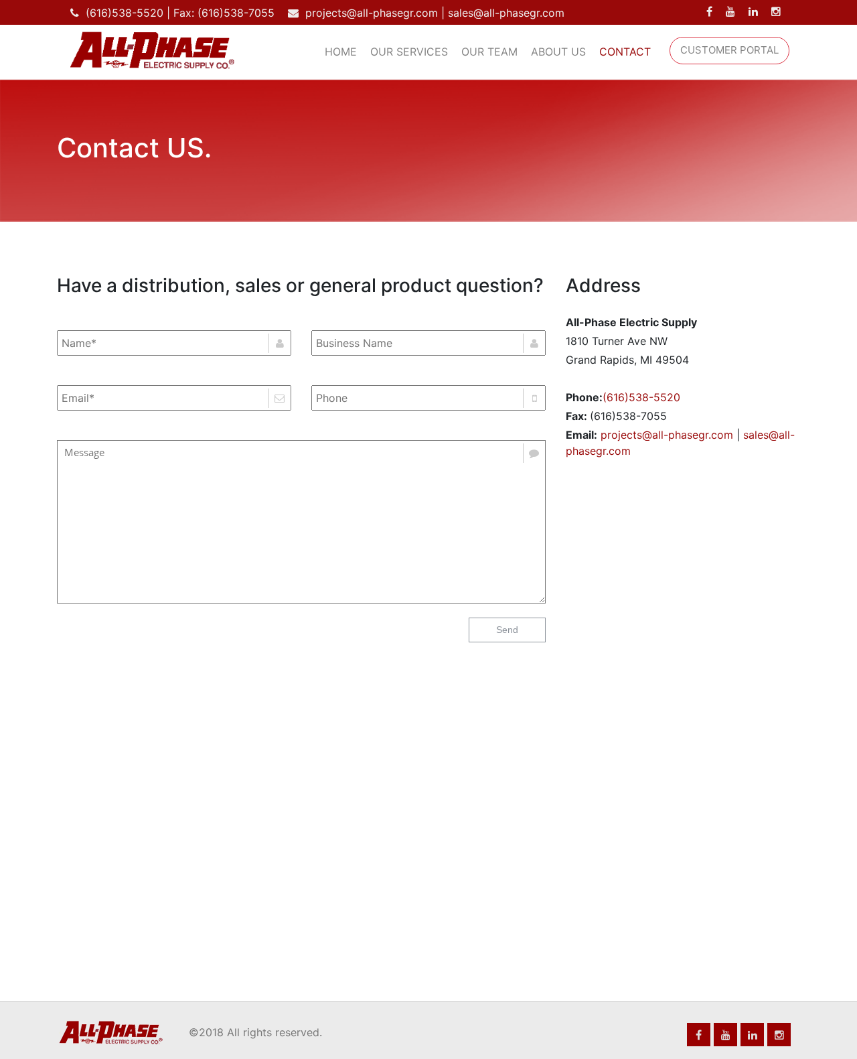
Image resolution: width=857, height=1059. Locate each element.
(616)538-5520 (124, 12)
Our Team (489, 51)
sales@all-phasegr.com (506, 12)
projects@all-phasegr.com (371, 12)
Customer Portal (729, 50)
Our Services (409, 51)
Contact (625, 51)
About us (558, 51)
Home (341, 51)
